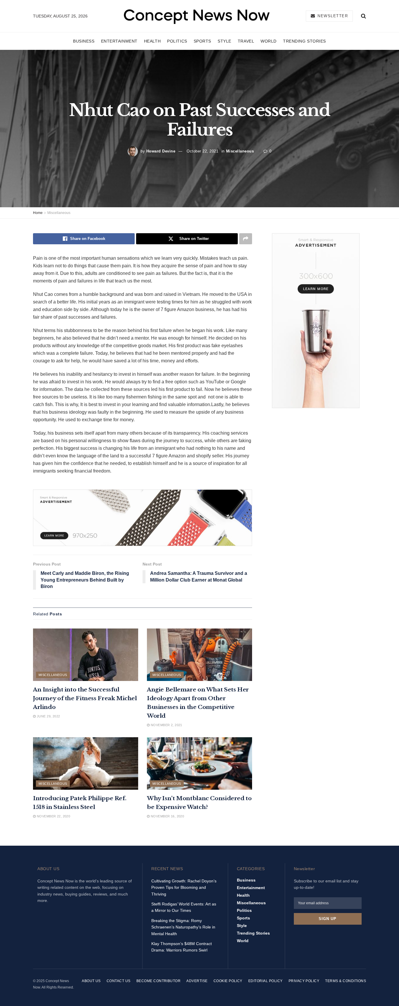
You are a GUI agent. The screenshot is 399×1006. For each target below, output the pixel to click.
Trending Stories (304, 41)
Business (83, 41)
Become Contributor (158, 981)
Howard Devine (161, 151)
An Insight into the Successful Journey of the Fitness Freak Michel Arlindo (85, 698)
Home (38, 213)
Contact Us (119, 981)
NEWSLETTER (332, 16)
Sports (202, 41)
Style (224, 41)
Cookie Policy (228, 981)
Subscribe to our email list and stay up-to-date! (326, 884)
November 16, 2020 (167, 816)
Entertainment (119, 41)
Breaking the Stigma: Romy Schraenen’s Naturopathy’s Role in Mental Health (183, 927)
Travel (246, 41)
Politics (177, 41)
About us (91, 981)
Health (152, 41)
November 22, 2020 (53, 816)
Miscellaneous (240, 151)
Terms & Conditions (345, 981)
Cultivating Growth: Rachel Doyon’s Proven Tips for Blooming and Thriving (183, 887)
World (269, 41)
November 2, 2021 (166, 725)
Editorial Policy (265, 981)
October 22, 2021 (202, 151)
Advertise (196, 981)
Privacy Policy (304, 981)
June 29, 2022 (48, 716)
